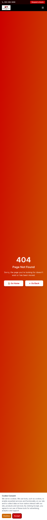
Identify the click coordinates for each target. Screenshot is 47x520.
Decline (6, 516)
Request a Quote (38, 2)
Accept (17, 516)
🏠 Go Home (13, 283)
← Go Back (34, 283)
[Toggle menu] (42, 7)
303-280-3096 (9, 2)
